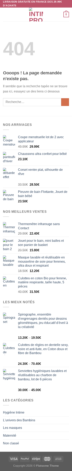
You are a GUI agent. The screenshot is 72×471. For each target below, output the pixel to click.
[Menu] (5, 14)
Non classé (11, 443)
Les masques (12, 427)
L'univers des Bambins (19, 420)
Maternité (9, 435)
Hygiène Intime (13, 412)
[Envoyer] (65, 102)
